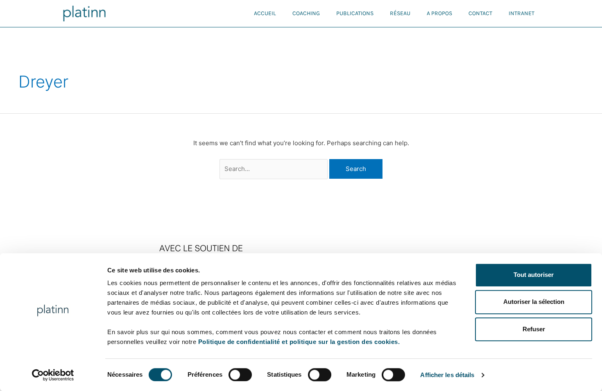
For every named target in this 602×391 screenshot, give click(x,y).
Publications (354, 13)
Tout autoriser (534, 274)
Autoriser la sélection (533, 302)
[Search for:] (275, 169)
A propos (439, 13)
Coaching (306, 13)
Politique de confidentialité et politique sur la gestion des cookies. (299, 341)
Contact (480, 13)
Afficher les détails (447, 374)
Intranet (521, 13)
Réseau (400, 13)
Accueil (265, 13)
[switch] (240, 374)
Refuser (534, 329)
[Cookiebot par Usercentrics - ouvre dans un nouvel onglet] (53, 375)
